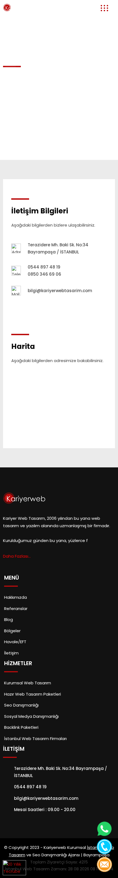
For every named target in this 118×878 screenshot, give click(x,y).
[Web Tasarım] (17, 7)
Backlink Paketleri (21, 727)
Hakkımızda (15, 597)
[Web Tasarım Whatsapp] (104, 828)
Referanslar (15, 608)
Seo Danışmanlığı (21, 705)
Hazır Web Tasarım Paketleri (32, 694)
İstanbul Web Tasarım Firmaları (35, 738)
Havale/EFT (15, 642)
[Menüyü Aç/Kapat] (102, 8)
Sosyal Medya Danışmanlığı (31, 716)
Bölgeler (12, 631)
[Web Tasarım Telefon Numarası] (104, 846)
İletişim (11, 653)
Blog (8, 619)
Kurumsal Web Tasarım (27, 683)
